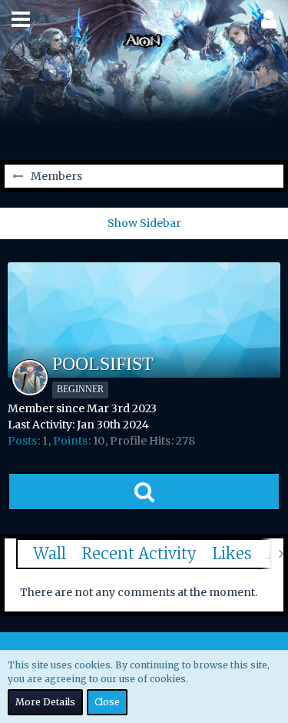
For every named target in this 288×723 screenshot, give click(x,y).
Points (70, 441)
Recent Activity (139, 553)
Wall (49, 553)
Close (107, 702)
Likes (232, 553)
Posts (22, 441)
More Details (45, 702)
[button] (21, 19)
